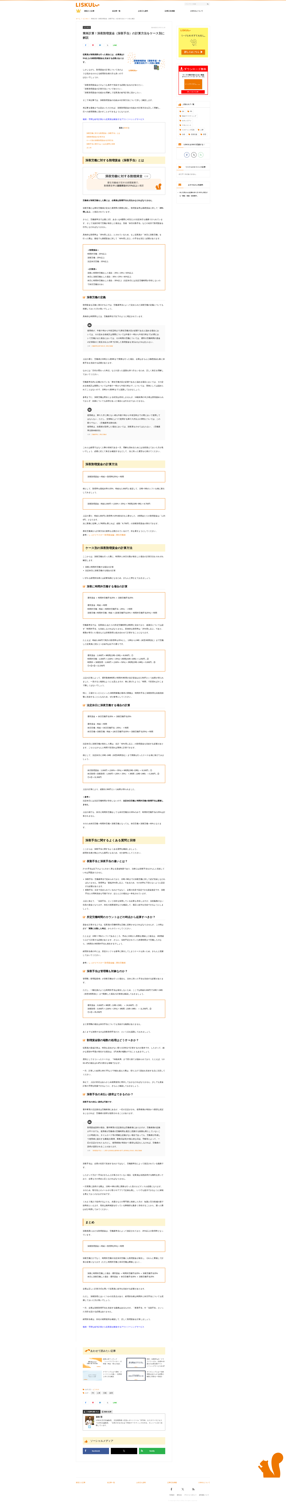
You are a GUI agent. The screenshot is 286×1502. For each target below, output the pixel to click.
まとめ (88, 147)
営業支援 (194, 134)
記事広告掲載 (170, 11)
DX (183, 111)
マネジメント (186, 125)
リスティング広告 (188, 130)
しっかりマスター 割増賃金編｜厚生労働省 (107, 535)
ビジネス (96, 1389)
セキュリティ (186, 120)
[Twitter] (89, 1426)
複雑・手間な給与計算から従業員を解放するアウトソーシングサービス (113, 119)
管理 (204, 134)
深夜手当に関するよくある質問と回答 (100, 144)
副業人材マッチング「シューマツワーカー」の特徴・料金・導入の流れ (112, 1361)
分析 (183, 134)
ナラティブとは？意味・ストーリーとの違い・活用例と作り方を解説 (112, 1374)
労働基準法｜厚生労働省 (98, 434)
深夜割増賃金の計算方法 (95, 137)
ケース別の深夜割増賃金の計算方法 (99, 140)
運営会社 (179, 1495)
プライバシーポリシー (190, 1495)
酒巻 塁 (99, 1417)
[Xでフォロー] (124, 1451)
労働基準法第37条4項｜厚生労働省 (102, 346)
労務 (104, 1393)
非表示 (126, 128)
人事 (98, 1393)
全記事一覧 (116, 11)
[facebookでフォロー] (186, 155)
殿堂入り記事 (89, 11)
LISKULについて (196, 11)
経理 (111, 1393)
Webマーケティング (189, 116)
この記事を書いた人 (92, 1412)
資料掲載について (204, 1495)
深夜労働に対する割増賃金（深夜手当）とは (103, 133)
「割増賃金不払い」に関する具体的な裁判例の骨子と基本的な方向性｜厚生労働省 (116, 1150)
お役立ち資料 (143, 11)
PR (93, 1393)
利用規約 (171, 1495)
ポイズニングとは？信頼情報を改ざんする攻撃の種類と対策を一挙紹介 (155, 1374)
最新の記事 (107, 1412)
